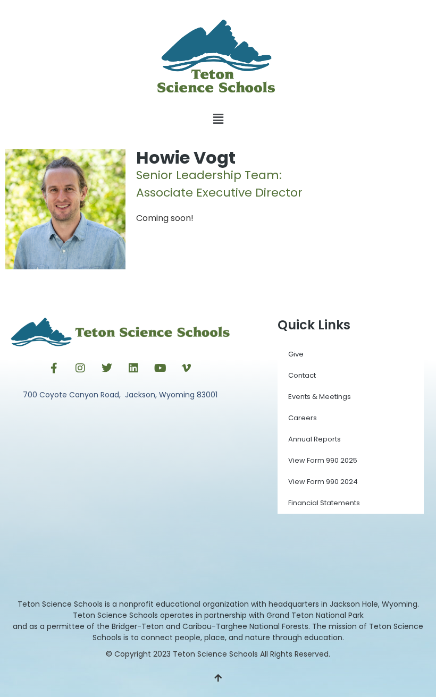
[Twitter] (107, 368)
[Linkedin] (133, 368)
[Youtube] (160, 368)
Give (296, 354)
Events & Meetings (319, 397)
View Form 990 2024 (323, 482)
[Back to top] (218, 678)
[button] (218, 119)
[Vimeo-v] (186, 368)
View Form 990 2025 (322, 460)
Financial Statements (324, 503)
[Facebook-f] (53, 368)
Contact (302, 375)
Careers (302, 418)
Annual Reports (314, 439)
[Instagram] (80, 368)
